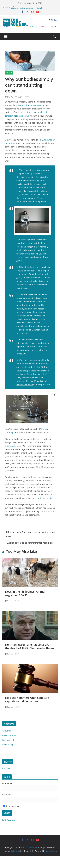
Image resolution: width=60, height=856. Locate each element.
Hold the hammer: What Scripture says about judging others (27, 699)
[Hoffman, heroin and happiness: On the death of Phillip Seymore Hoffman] (30, 612)
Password (6, 794)
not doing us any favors (31, 105)
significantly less (12, 446)
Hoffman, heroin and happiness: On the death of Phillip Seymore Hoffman (29, 646)
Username (7, 783)
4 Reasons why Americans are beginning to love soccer (31, 534)
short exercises (34, 477)
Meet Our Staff (9, 735)
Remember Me (12, 806)
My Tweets (7, 768)
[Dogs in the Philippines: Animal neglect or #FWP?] (30, 559)
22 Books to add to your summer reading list (30, 542)
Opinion (9, 73)
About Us (6, 730)
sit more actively (46, 498)
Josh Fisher (24, 97)
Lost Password (8, 820)
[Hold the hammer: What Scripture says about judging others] (30, 666)
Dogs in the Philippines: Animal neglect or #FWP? (25, 593)
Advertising (7, 744)
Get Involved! (8, 740)
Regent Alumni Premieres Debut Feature (29, 7)
